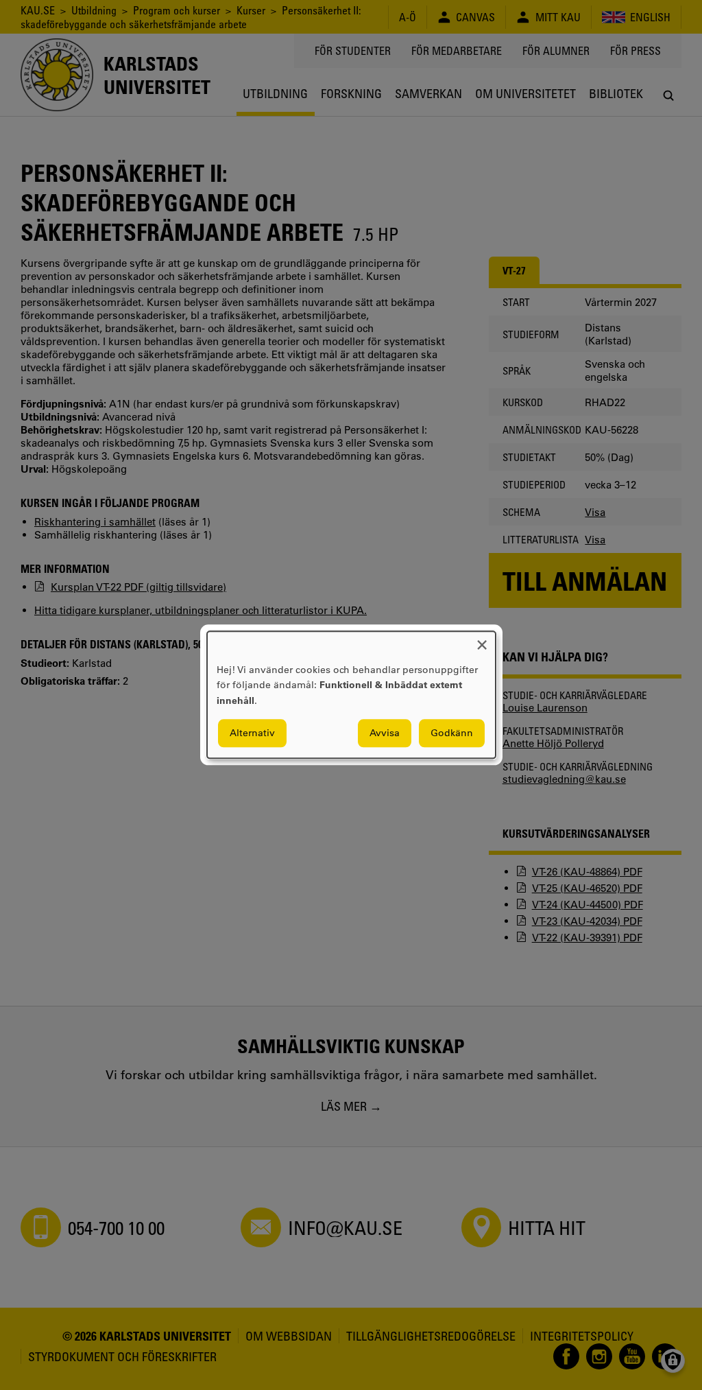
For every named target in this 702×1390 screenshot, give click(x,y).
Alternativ (252, 733)
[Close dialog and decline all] (482, 639)
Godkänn (452, 733)
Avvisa (385, 733)
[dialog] (351, 694)
